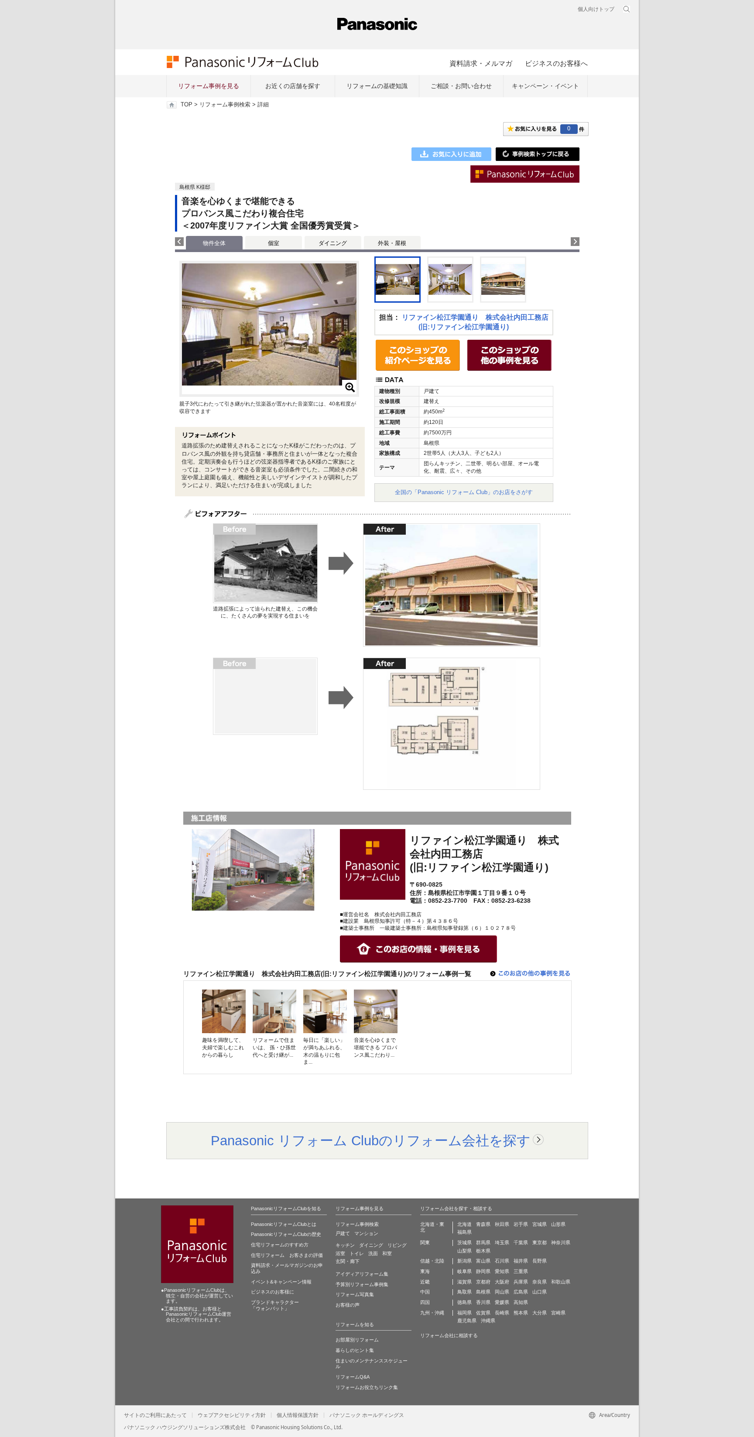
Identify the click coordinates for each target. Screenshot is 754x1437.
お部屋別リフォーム (357, 1339)
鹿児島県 (466, 1320)
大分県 (539, 1312)
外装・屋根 (392, 243)
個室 (273, 243)
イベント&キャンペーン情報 (281, 1281)
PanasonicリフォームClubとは (283, 1224)
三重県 (521, 1271)
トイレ (357, 1253)
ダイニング (333, 243)
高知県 (521, 1302)
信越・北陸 (432, 1260)
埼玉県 (502, 1242)
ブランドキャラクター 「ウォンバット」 (275, 1305)
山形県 (558, 1224)
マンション (366, 1233)
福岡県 (464, 1312)
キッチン (345, 1245)
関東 (425, 1242)
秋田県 (502, 1224)
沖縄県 (488, 1320)
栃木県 (483, 1250)
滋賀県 (464, 1281)
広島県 (521, 1291)
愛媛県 (502, 1302)
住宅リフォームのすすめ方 (279, 1244)
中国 (425, 1291)
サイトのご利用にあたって (155, 1415)
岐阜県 (464, 1271)
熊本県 (521, 1312)
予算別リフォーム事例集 (362, 1284)
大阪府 (502, 1281)
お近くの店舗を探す (292, 85)
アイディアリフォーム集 (362, 1274)
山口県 (539, 1291)
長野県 (539, 1260)
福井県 (521, 1260)
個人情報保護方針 (298, 1415)
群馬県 (483, 1242)
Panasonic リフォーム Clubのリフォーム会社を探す (371, 1140)
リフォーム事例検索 (224, 105)
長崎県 (502, 1312)
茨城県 (464, 1242)
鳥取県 (464, 1291)
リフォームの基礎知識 (377, 85)
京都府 (483, 1281)
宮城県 (539, 1224)
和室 (387, 1253)
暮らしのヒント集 (355, 1350)
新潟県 (464, 1260)
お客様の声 (348, 1304)
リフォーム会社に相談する (449, 1335)
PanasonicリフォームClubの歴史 (286, 1234)
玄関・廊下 (348, 1261)
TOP (186, 105)
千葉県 (521, 1242)
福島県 (464, 1232)
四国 (425, 1302)
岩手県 (521, 1224)
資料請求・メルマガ (480, 63)
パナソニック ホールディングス (366, 1415)
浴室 (340, 1253)
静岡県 (483, 1271)
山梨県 (464, 1250)
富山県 (483, 1260)
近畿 (425, 1281)
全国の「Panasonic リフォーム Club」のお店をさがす (464, 492)
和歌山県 (560, 1281)
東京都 (539, 1242)
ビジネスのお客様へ (556, 63)
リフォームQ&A (353, 1376)
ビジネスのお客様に (272, 1291)
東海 (425, 1271)
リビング (397, 1245)
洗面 (373, 1253)
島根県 (483, 1291)
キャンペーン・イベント (545, 85)
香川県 (483, 1302)
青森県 (483, 1224)
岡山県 (502, 1291)
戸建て (343, 1233)
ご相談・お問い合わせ (461, 85)
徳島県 (464, 1302)
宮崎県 (558, 1312)
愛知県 (502, 1271)
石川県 (502, 1260)
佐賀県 (483, 1312)
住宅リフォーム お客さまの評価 (287, 1255)
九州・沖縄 (432, 1312)
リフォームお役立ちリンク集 (367, 1387)
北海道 (464, 1224)
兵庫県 (521, 1281)
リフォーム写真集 (355, 1294)
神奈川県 (560, 1242)
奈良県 (539, 1281)
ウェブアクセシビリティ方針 (232, 1415)
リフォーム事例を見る (208, 85)
